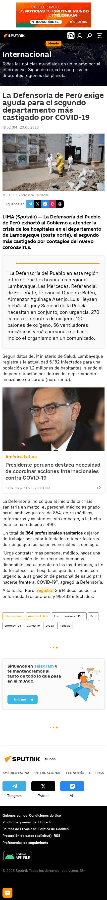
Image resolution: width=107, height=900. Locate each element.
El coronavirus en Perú (69, 616)
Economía (75, 772)
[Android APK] (18, 856)
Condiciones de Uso (45, 815)
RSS (57, 835)
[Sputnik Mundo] (14, 37)
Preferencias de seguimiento (25, 842)
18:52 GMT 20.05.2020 (20, 127)
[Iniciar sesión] (80, 35)
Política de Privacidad (19, 829)
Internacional (13, 616)
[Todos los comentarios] (7, 893)
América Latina (21, 457)
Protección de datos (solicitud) (27, 835)
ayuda (50, 625)
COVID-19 (33, 625)
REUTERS (12, 195)
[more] (99, 488)
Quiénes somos (14, 815)
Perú (93, 616)
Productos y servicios (19, 822)
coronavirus (13, 625)
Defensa (96, 772)
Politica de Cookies (53, 829)
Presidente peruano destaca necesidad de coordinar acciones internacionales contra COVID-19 (52, 471)
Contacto (45, 822)
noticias (65, 625)
